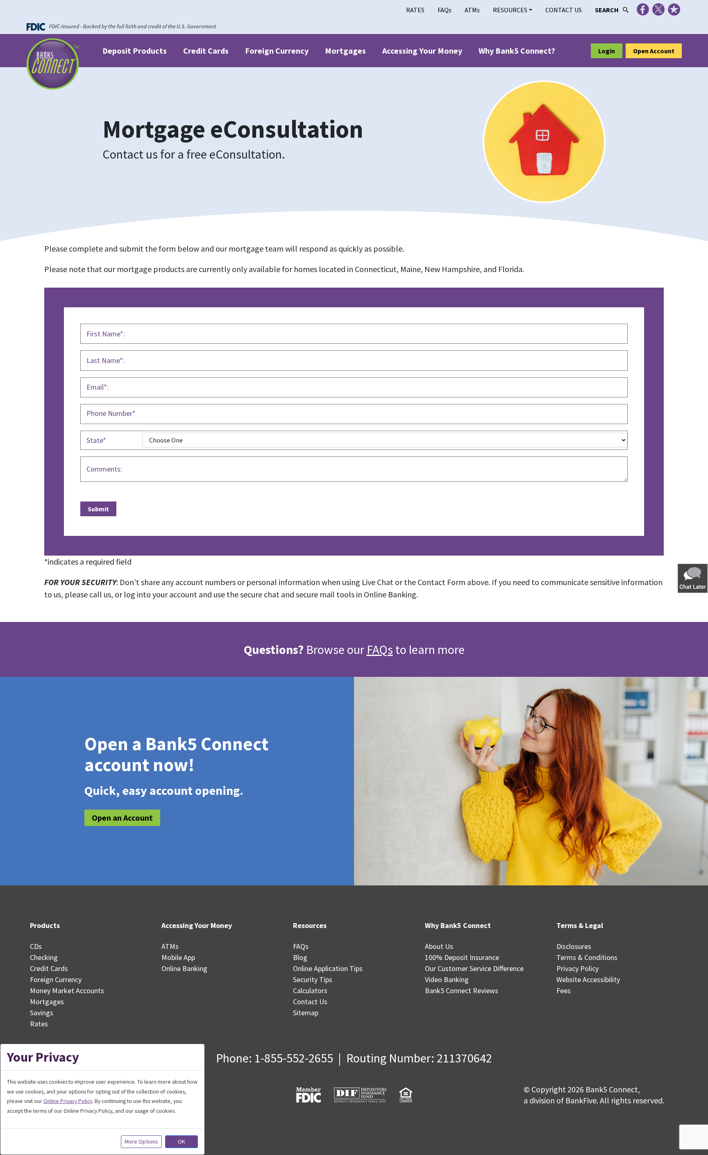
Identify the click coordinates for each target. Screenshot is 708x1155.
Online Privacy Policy (67, 1101)
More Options (141, 1141)
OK (181, 1141)
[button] (693, 578)
